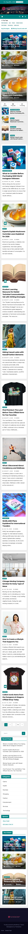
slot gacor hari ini (8, 824)
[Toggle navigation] (25, 16)
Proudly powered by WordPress (12, 924)
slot (10, 22)
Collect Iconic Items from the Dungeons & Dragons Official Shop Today (13, 697)
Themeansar (18, 926)
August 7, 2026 (8, 65)
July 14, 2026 (8, 702)
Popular (13, 105)
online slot (16, 25)
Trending (22, 105)
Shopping (6, 794)
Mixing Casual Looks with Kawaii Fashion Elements (16, 139)
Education (13, 126)
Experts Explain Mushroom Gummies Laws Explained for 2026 (13, 63)
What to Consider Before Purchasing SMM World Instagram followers (13, 44)
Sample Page (8, 930)
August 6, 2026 (8, 300)
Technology (6, 518)
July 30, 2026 (8, 529)
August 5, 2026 (8, 357)
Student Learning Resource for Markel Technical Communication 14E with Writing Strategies (13, 757)
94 (18, 724)
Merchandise (4, 22)
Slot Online (3, 25)
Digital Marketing (7, 39)
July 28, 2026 (8, 589)
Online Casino (19, 22)
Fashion (12, 135)
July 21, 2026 (8, 644)
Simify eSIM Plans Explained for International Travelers (13, 523)
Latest (5, 105)
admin (18, 46)
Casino (5, 781)
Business (5, 790)
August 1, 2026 (8, 471)
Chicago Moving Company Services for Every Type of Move (13, 583)
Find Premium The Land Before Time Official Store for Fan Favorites (13, 412)
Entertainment (7, 802)
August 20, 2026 (9, 46)
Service (4, 578)
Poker (13, 22)
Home (2, 930)
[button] (19, 16)
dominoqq (10, 25)
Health (4, 58)
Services (5, 806)
